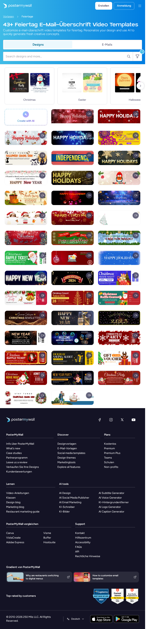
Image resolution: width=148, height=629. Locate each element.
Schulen (109, 462)
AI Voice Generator (110, 497)
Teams (108, 457)
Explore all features (68, 467)
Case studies (14, 453)
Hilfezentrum (83, 537)
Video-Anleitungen (17, 493)
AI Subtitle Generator (111, 493)
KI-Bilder (64, 511)
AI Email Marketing (70, 502)
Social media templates (71, 453)
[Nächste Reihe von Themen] (140, 86)
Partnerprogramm (17, 457)
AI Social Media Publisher (74, 497)
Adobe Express (15, 542)
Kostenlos (110, 443)
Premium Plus (112, 453)
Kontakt (80, 533)
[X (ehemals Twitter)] (122, 420)
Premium (109, 448)
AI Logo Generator (110, 507)
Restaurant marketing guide (23, 511)
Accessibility (82, 542)
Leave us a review (16, 462)
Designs (38, 44)
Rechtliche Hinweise (87, 556)
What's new (13, 448)
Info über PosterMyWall (20, 443)
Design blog (13, 502)
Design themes (66, 457)
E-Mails (107, 44)
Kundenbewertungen (19, 471)
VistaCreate (13, 537)
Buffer (47, 537)
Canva (10, 533)
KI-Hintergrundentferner (114, 502)
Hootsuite (49, 542)
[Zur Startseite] (16, 6)
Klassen (11, 497)
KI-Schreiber (67, 507)
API (77, 551)
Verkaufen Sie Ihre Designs (22, 467)
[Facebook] (99, 420)
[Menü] (139, 5)
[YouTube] (133, 420)
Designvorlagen (66, 443)
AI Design (65, 493)
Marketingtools (66, 462)
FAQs (78, 547)
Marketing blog (15, 507)
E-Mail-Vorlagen (67, 448)
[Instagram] (111, 420)
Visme (47, 533)
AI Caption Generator (111, 511)
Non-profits (111, 467)
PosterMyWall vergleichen (22, 524)
